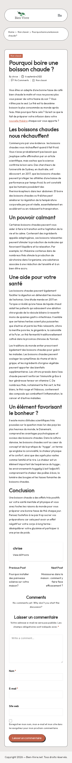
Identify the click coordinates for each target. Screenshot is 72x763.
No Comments (22, 80)
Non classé (16, 56)
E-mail (13, 688)
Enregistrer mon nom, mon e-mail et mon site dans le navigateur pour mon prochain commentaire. (35, 726)
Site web (14, 706)
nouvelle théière (18, 120)
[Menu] (59, 15)
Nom (12, 671)
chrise (17, 548)
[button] (21, 555)
